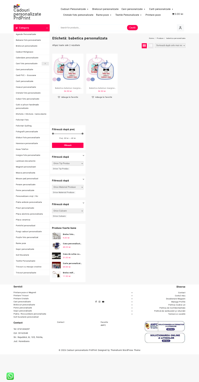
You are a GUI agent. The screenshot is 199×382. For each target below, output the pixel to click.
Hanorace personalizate (27, 143)
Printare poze (153, 15)
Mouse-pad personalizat (27, 178)
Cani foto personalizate (26, 63)
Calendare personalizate (27, 58)
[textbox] (61, 169)
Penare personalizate (26, 184)
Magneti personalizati (26, 167)
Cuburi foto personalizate (27, 99)
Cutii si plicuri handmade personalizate (27, 106)
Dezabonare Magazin (175, 299)
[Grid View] (144, 45)
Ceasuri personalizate (26, 87)
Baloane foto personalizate (28, 40)
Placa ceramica (23, 220)
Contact (181, 293)
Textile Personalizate (127, 15)
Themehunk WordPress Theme (125, 350)
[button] (68, 97)
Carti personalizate (160, 9)
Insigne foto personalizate (28, 155)
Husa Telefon (22, 149)
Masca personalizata (25, 173)
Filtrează (67, 145)
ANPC (103, 325)
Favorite (104, 322)
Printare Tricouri (21, 295)
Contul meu (180, 296)
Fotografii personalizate (27, 131)
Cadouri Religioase (24, 52)
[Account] (180, 27)
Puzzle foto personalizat (27, 237)
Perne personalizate (25, 190)
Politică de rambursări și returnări (169, 311)
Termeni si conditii (176, 314)
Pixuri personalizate (25, 208)
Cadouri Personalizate (73, 9)
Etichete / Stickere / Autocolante (31, 114)
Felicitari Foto (22, 120)
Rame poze (102, 15)
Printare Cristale (21, 298)
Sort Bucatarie (22, 255)
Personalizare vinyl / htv (27, 196)
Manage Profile (178, 302)
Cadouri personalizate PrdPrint (27, 14)
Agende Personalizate (26, 34)
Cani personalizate (132, 9)
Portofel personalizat (25, 225)
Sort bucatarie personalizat (26, 317)
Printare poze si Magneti (25, 292)
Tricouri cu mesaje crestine (29, 267)
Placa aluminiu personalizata (29, 214)
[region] (38, 355)
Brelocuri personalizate (105, 9)
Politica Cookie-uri (176, 305)
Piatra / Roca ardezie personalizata (30, 314)
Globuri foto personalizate (28, 137)
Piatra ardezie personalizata (29, 202)
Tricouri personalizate (26, 273)
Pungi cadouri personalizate (29, 231)
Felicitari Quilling (24, 126)
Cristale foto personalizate (78, 15)
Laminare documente (25, 161)
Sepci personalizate (25, 249)
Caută (132, 27)
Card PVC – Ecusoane (26, 75)
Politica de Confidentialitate (172, 308)
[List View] (150, 45)
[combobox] (61, 168)
